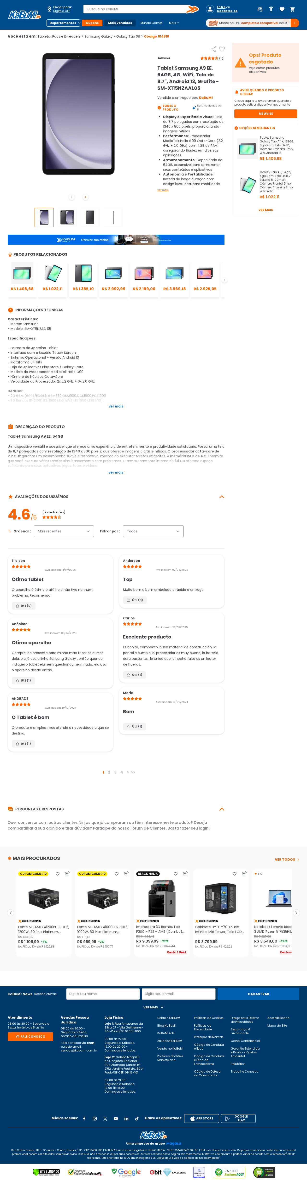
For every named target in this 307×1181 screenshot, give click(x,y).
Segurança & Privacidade (240, 1031)
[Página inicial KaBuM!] (25, 14)
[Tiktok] (137, 1118)
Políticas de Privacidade (203, 1027)
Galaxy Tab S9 (129, 36)
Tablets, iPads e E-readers (60, 36)
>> (133, 772)
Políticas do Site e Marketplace (170, 1058)
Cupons (92, 23)
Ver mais (163, 190)
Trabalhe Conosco (244, 1071)
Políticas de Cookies (209, 1018)
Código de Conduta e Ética (209, 1047)
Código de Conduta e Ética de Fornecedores (209, 1060)
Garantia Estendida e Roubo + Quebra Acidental (245, 1052)
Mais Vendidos (120, 23)
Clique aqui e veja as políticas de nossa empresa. (188, 1158)
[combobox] (137, 9)
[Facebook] (84, 1118)
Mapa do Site (277, 1025)
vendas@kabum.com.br (79, 1050)
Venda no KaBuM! (170, 1048)
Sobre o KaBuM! (168, 1018)
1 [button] (103, 772)
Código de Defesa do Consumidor (207, 1073)
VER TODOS (285, 859)
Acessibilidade (278, 1018)
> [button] (128, 772)
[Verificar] (46, 1172)
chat (90, 1043)
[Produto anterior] (10, 913)
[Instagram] (94, 1118)
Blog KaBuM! (166, 1025)
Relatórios (238, 1064)
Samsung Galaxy (99, 36)
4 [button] (121, 772)
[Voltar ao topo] (153, 1135)
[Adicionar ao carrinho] (67, 874)
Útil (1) (26, 680)
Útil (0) (26, 606)
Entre (221, 7)
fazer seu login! (195, 828)
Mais (174, 23)
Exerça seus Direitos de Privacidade (245, 1020)
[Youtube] (116, 1118)
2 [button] (109, 772)
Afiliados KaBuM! (169, 1041)
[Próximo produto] (296, 913)
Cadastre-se (227, 11)
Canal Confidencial (245, 1041)
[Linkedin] (126, 1118)
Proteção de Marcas (209, 1037)
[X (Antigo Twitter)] (105, 1118)
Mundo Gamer (151, 23)
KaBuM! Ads (166, 1033)
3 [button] (115, 772)
